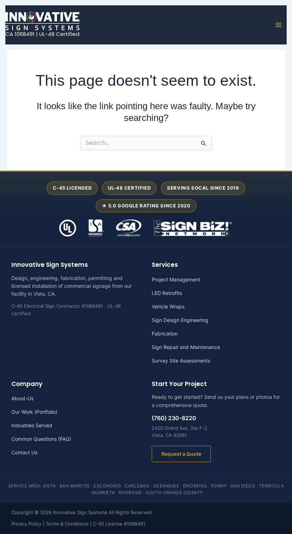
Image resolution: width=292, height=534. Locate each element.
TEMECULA (271, 485)
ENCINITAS (195, 485)
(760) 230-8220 (174, 418)
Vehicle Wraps (168, 306)
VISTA (49, 485)
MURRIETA (103, 492)
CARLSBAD (137, 485)
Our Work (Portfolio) (34, 412)
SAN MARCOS (74, 485)
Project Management (176, 279)
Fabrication (165, 334)
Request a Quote (181, 454)
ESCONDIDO (107, 485)
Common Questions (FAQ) (41, 439)
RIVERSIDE (130, 492)
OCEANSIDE (166, 485)
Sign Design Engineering (180, 320)
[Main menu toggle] (279, 25)
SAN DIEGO (242, 485)
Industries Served (31, 425)
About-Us (22, 398)
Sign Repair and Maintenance (186, 347)
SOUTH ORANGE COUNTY (174, 492)
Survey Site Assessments (181, 361)
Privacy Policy (26, 524)
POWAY (219, 485)
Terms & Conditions (67, 524)
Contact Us (24, 452)
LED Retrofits (167, 293)
